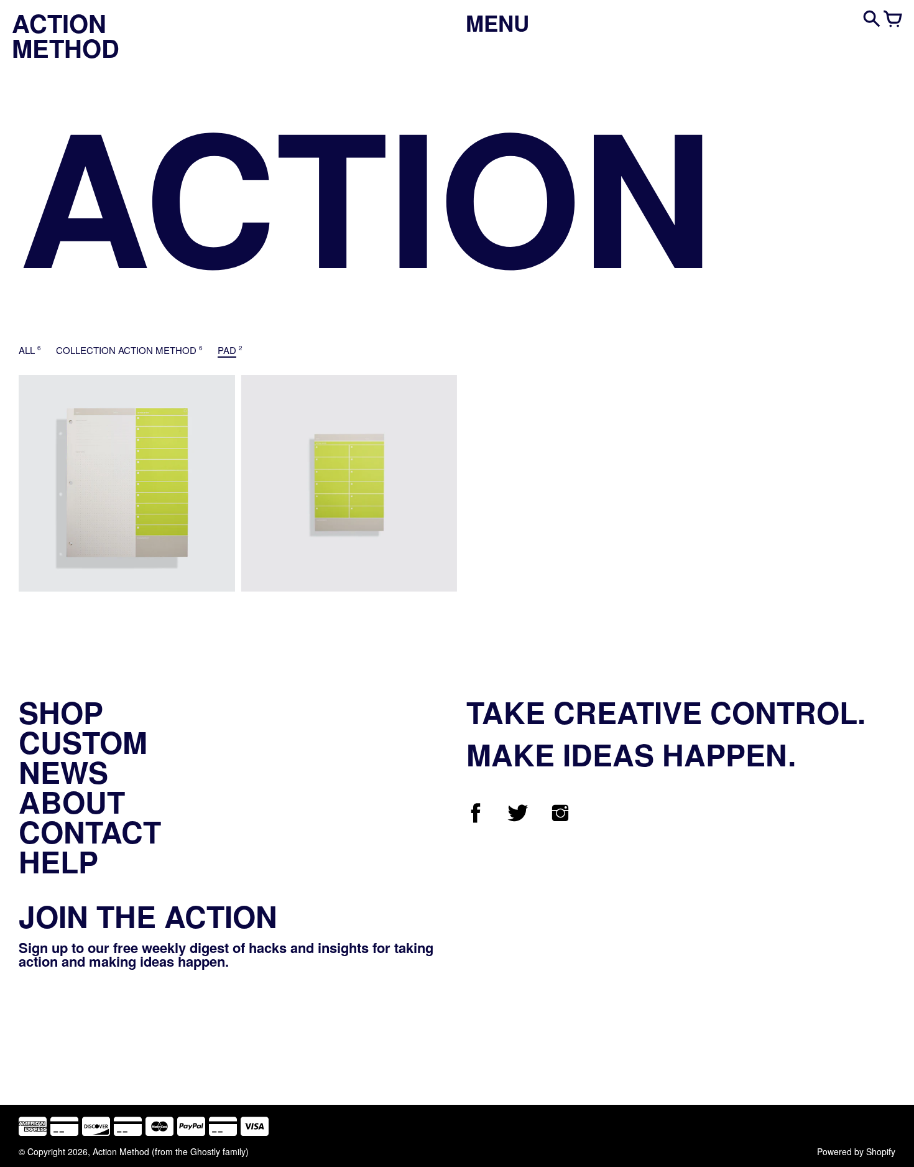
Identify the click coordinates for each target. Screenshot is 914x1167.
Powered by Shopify (856, 1151)
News (63, 771)
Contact (90, 831)
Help (58, 861)
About (72, 801)
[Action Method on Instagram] (560, 818)
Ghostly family (218, 1151)
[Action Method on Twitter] (517, 818)
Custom (83, 741)
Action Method (121, 1151)
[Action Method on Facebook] (475, 818)
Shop (61, 711)
